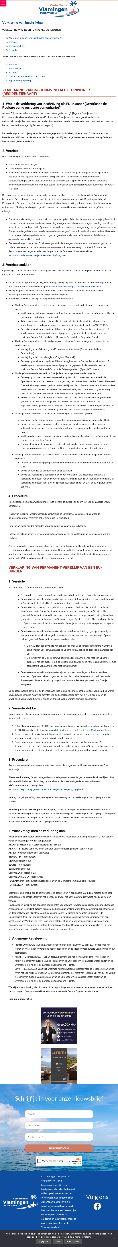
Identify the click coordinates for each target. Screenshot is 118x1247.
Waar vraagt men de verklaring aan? (26, 76)
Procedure (13, 50)
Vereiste (12, 42)
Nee (58, 1241)
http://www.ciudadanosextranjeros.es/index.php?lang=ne (36, 255)
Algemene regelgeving (19, 80)
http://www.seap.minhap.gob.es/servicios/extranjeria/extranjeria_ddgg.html (45, 789)
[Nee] (114, 1238)
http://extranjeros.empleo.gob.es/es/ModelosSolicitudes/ (74, 286)
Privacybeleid (73, 1241)
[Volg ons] (97, 1204)
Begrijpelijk (43, 1241)
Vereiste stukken (16, 46)
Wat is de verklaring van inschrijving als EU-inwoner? (34, 38)
